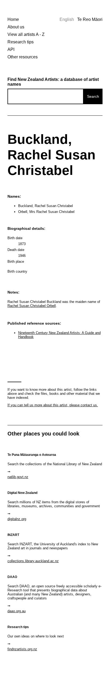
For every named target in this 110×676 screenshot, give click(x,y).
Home (13, 19)
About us (15, 27)
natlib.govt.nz (17, 477)
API (10, 49)
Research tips (20, 42)
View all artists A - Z (26, 34)
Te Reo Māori (90, 19)
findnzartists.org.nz (22, 649)
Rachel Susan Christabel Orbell (31, 306)
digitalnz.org (16, 519)
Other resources (22, 57)
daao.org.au (16, 611)
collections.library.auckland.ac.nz (33, 561)
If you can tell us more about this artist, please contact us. (52, 405)
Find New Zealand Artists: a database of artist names (53, 82)
